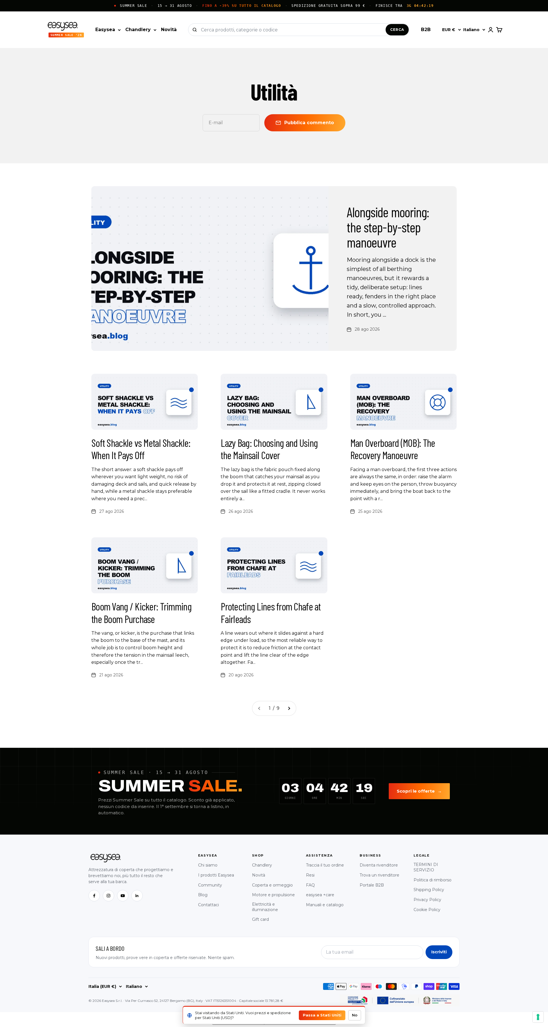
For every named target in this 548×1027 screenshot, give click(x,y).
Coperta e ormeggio (272, 885)
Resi (310, 875)
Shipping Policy (429, 889)
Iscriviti (439, 951)
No (354, 1015)
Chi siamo (207, 865)
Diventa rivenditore (379, 865)
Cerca (397, 29)
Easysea (105, 29)
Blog (202, 894)
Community (210, 885)
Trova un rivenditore (379, 875)
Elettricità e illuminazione (265, 907)
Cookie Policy (427, 909)
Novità (169, 29)
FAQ (310, 885)
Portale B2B (372, 885)
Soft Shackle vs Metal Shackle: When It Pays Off (140, 449)
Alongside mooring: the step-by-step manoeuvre (388, 227)
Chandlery (138, 29)
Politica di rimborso (433, 880)
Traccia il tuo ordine (325, 865)
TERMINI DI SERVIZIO (426, 867)
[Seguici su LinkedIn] (137, 895)
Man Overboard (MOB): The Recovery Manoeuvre (392, 449)
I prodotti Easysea (216, 875)
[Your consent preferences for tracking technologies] (538, 1017)
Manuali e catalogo (325, 904)
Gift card (260, 919)
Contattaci (208, 904)
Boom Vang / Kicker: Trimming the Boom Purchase (141, 612)
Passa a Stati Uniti (322, 1015)
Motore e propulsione (273, 894)
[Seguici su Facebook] (94, 895)
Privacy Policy (427, 899)
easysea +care (320, 894)
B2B (426, 29)
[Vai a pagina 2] (289, 708)
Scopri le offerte (419, 791)
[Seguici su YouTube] (122, 895)
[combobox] (293, 30)
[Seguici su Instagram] (108, 895)
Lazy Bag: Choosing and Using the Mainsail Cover (269, 449)
